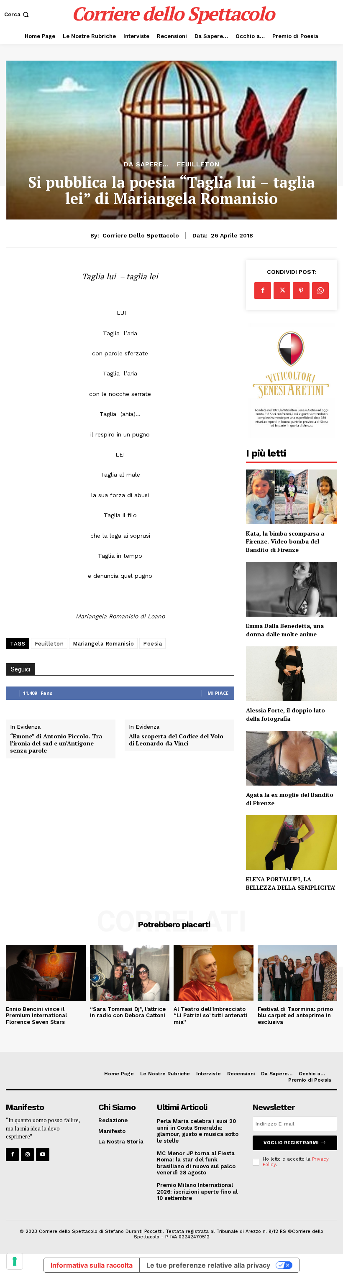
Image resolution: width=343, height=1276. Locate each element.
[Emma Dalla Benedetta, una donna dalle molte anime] (291, 589)
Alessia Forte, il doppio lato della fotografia (285, 714)
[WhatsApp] (320, 290)
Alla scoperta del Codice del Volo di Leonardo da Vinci (176, 740)
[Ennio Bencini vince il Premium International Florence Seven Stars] (46, 972)
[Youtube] (42, 1154)
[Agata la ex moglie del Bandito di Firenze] (291, 758)
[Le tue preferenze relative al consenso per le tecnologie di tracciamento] (15, 1261)
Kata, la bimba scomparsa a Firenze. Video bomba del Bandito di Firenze (285, 541)
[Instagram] (27, 1154)
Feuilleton (198, 164)
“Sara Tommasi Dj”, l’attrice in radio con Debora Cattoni (128, 1012)
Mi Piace (217, 693)
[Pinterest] (301, 290)
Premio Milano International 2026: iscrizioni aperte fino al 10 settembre (197, 1191)
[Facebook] (262, 290)
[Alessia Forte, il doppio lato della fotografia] (291, 673)
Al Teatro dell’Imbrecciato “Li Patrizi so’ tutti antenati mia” (210, 1015)
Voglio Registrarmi (291, 1143)
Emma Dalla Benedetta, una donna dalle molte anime (285, 630)
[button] (17, 14)
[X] (282, 290)
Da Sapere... (146, 164)
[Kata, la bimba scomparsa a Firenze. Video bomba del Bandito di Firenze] (291, 497)
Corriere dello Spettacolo (140, 235)
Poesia (152, 644)
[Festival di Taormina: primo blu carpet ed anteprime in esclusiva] (298, 972)
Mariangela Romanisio (103, 644)
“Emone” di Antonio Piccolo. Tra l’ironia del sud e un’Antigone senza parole (56, 743)
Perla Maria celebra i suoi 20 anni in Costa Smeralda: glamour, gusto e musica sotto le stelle (197, 1131)
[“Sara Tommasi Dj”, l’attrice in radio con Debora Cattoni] (130, 972)
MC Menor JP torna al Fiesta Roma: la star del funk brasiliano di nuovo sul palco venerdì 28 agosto (196, 1163)
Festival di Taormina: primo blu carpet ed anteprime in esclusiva (295, 1015)
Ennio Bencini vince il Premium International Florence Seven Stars (36, 1015)
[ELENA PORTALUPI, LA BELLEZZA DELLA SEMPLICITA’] (291, 842)
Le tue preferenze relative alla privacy (208, 1265)
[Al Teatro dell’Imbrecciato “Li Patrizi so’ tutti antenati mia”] (213, 972)
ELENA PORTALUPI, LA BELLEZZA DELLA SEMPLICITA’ (290, 883)
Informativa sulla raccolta (92, 1265)
